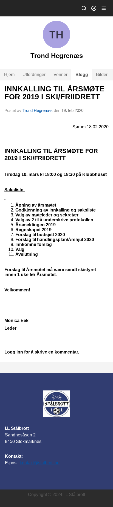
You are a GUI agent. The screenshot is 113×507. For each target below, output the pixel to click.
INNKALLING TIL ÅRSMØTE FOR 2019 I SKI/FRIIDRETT (54, 93)
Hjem (9, 74)
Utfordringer (34, 74)
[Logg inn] (94, 8)
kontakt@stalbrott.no (40, 462)
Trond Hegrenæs (37, 110)
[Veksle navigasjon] (104, 8)
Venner (60, 74)
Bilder (102, 74)
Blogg (81, 74)
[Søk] (84, 8)
